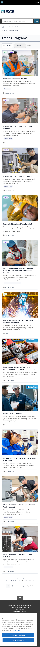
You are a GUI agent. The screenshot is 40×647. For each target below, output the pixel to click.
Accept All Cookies (18, 635)
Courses (9, 27)
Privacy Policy (16, 630)
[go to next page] (20, 586)
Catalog (8, 46)
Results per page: (11, 580)
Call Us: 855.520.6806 (10, 31)
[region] (18, 629)
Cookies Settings (18, 640)
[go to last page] (24, 586)
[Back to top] (20, 607)
